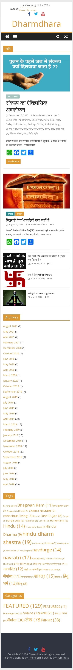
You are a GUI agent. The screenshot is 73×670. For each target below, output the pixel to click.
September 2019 (12, 391)
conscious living (17, 515)
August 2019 (10, 397)
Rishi (15, 124)
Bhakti (23, 511)
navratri (17, 557)
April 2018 (9, 484)
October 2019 (11, 386)
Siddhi (40, 124)
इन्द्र (20, 128)
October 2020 (11, 353)
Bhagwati (12, 511)
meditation (12, 550)
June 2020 (9, 359)
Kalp (58, 119)
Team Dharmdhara (42, 115)
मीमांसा (10, 213)
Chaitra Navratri (42, 511)
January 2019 (10, 435)
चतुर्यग (40, 128)
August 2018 (10, 462)
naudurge (26, 550)
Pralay (9, 124)
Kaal (52, 119)
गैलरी (58, 613)
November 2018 (12, 446)
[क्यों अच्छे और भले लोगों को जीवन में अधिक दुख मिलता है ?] (14, 254)
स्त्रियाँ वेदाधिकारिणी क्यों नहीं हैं (27, 220)
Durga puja (15, 520)
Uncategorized (13, 613)
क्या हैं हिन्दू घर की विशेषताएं (40, 274)
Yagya (9, 128)
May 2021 (9, 331)
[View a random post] (66, 36)
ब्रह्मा (58, 128)
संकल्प (19, 133)
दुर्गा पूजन (56, 564)
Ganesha (44, 521)
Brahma (26, 119)
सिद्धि (31, 133)
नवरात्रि (13, 569)
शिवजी (58, 577)
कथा (41, 563)
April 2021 (9, 337)
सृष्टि (36, 133)
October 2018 (11, 451)
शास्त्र (19, 213)
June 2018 (9, 473)
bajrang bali (10, 506)
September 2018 (12, 457)
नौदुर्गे (28, 569)
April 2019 (9, 419)
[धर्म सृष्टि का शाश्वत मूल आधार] (14, 291)
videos (30, 563)
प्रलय (47, 128)
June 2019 (9, 408)
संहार (25, 133)
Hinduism (38, 543)
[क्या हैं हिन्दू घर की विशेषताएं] (14, 273)
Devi (36, 516)
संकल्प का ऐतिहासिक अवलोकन (26, 106)
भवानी (57, 569)
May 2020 (9, 364)
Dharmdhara (36, 23)
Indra (46, 119)
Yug (15, 128)
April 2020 (9, 369)
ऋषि (25, 128)
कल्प (30, 128)
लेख (33, 619)
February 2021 (11, 342)
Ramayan (38, 558)
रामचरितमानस (27, 577)
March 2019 (10, 424)
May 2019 (9, 413)
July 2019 (8, 402)
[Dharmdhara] (7, 36)
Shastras (8, 564)
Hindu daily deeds (35, 527)
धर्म (64, 564)
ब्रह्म (52, 128)
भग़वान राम (48, 569)
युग (7, 133)
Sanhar (22, 124)
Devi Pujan (51, 515)
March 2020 (10, 375)
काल (35, 128)
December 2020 (12, 348)
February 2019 (11, 429)
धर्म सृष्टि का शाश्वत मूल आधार (41, 293)
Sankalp (32, 124)
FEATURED (13, 96)
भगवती (37, 569)
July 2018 (8, 468)
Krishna (50, 543)
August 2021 (10, 326)
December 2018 (12, 440)
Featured (31, 520)
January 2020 (10, 380)
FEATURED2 (54, 606)
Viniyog (55, 124)
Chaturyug (37, 119)
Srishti (48, 124)
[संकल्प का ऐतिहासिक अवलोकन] (36, 57)
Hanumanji (59, 520)
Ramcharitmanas (55, 558)
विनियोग (13, 133)
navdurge (46, 550)
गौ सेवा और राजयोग (27, 8)
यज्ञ (62, 128)
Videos (31, 613)
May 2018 (9, 479)
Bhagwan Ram (35, 505)
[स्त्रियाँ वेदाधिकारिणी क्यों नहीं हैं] (36, 175)
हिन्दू (22, 583)
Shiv (19, 563)
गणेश (48, 564)
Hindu (14, 526)
